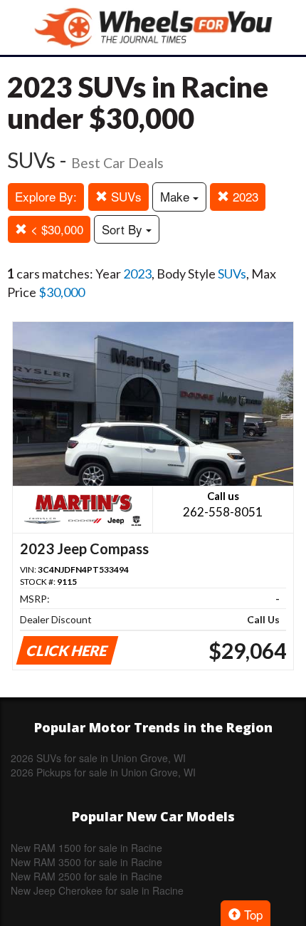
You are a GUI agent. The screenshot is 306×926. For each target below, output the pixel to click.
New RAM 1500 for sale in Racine (86, 848)
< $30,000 (55, 229)
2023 (243, 196)
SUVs (124, 196)
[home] (153, 27)
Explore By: (46, 196)
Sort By (124, 229)
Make (176, 196)
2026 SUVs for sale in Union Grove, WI (98, 758)
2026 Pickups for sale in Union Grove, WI (103, 772)
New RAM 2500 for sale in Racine (86, 876)
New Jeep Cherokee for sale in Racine (97, 890)
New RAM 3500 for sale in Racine (86, 862)
